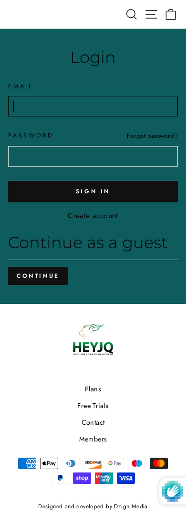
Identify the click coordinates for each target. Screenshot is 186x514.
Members (93, 439)
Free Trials (92, 405)
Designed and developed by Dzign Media (92, 506)
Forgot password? (152, 135)
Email (20, 86)
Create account (93, 215)
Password (31, 135)
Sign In (93, 191)
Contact (93, 422)
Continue (38, 276)
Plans (93, 389)
